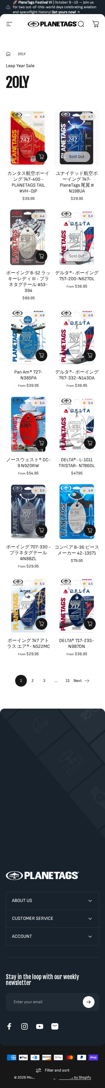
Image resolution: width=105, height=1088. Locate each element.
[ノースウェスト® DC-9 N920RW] (28, 424)
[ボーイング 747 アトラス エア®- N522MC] (28, 605)
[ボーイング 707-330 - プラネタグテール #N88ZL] (28, 512)
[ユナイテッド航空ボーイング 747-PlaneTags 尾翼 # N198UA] (76, 138)
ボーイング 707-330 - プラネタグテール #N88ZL (28, 553)
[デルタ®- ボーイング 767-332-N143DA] (76, 336)
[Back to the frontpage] (8, 54)
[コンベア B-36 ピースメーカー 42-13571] (76, 512)
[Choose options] (41, 256)
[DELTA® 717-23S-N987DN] (76, 605)
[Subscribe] (88, 1002)
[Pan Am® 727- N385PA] (28, 336)
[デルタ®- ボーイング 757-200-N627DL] (76, 237)
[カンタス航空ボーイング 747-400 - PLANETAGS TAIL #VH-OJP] (28, 138)
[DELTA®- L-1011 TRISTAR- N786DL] (76, 424)
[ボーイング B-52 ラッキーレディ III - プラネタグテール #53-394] (28, 237)
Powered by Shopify (75, 1077)
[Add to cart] (41, 157)
